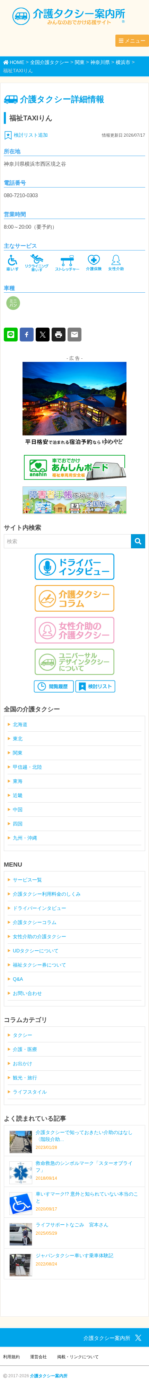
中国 (18, 809)
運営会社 (38, 1356)
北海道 (20, 724)
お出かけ (22, 1063)
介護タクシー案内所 (49, 1375)
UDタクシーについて (36, 950)
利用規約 (11, 1356)
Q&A (18, 979)
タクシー (22, 1035)
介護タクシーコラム (34, 922)
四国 (18, 823)
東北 (18, 738)
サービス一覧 (27, 880)
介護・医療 (25, 1049)
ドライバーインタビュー (39, 908)
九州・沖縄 (25, 838)
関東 (18, 753)
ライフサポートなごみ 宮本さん (72, 1224)
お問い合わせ (27, 993)
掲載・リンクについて (78, 1356)
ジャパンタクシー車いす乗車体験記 (74, 1255)
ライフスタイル (30, 1092)
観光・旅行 (25, 1077)
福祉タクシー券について (39, 965)
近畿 (18, 795)
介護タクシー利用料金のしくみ (47, 894)
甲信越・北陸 (27, 767)
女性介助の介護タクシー (39, 936)
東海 (18, 781)
